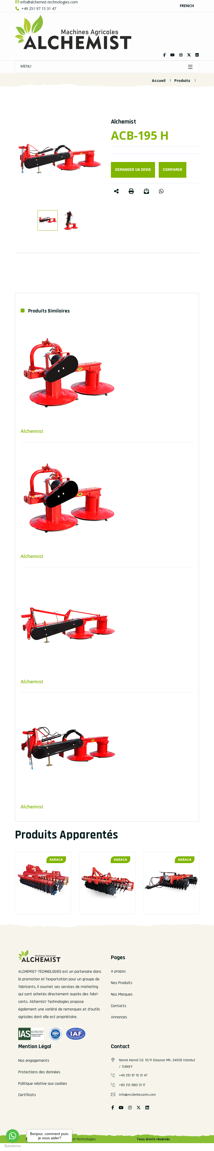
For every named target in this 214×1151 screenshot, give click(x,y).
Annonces (119, 1017)
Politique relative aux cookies (42, 1083)
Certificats (27, 1095)
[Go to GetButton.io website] (12, 1145)
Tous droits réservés (153, 1139)
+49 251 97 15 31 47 (38, 8)
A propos (118, 971)
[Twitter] (172, 54)
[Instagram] (181, 54)
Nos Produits (121, 983)
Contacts (118, 1006)
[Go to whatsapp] (12, 1135)
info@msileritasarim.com (137, 1094)
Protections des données (39, 1072)
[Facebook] (164, 54)
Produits (182, 80)
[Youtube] (121, 1108)
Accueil (158, 80)
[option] (59, 160)
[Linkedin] (197, 54)
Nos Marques (122, 994)
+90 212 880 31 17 (132, 1085)
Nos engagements (33, 1060)
